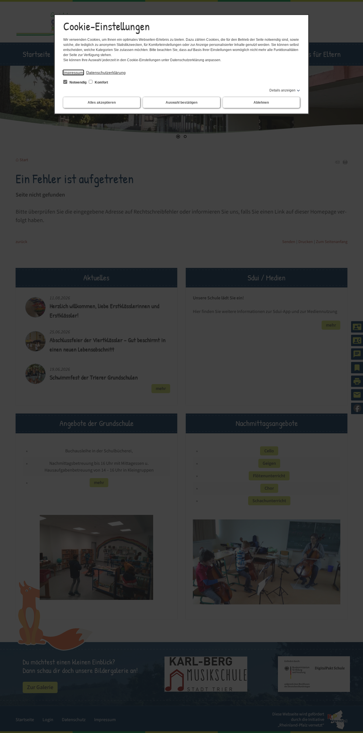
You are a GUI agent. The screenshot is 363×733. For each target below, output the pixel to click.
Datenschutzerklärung (106, 72)
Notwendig (78, 82)
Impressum (73, 72)
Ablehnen (261, 103)
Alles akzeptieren (102, 103)
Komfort (101, 82)
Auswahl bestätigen (181, 103)
